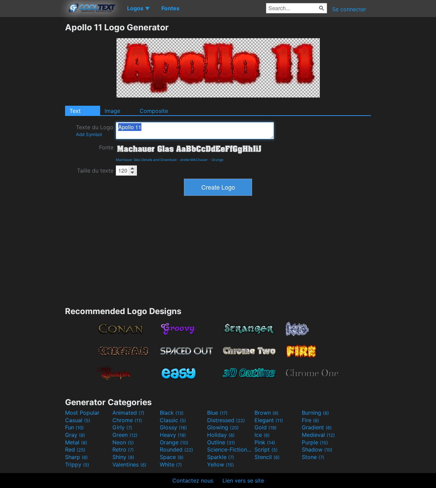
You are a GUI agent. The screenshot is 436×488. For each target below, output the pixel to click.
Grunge (217, 160)
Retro (123, 449)
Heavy (173, 434)
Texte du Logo (94, 130)
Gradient (317, 427)
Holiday (221, 434)
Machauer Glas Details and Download (146, 160)
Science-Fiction (230, 449)
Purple (315, 442)
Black (172, 412)
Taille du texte (95, 170)
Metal (76, 442)
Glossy (173, 427)
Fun (74, 427)
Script (266, 449)
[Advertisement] (32, 124)
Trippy (77, 464)
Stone (313, 457)
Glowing (223, 427)
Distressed (226, 420)
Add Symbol (89, 134)
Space (172, 457)
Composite (154, 110)
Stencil (267, 457)
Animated (128, 412)
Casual (77, 420)
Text (75, 110)
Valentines (129, 464)
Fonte (106, 147)
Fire (310, 420)
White (171, 464)
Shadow (317, 449)
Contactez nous (192, 480)
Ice (262, 434)
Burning (315, 412)
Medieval (318, 434)
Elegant (268, 420)
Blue (217, 412)
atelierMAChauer (194, 160)
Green (125, 434)
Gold (265, 427)
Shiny (123, 457)
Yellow (220, 464)
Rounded (176, 449)
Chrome (127, 420)
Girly (122, 427)
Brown (266, 412)
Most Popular (82, 412)
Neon (123, 442)
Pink (264, 442)
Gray (75, 434)
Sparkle (220, 457)
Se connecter (349, 9)
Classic (173, 420)
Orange (174, 442)
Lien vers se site (243, 480)
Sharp (76, 457)
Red (75, 449)
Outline (221, 442)
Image (112, 110)
